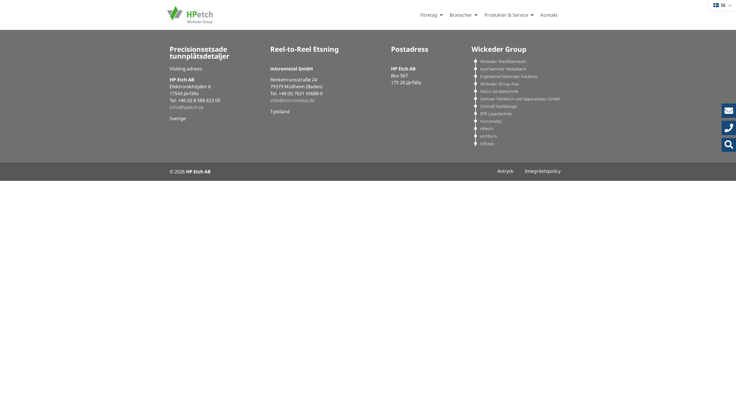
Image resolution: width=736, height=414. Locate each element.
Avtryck (505, 171)
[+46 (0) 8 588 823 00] (728, 128)
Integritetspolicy (543, 171)
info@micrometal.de (292, 100)
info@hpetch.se (187, 107)
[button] (432, 15)
